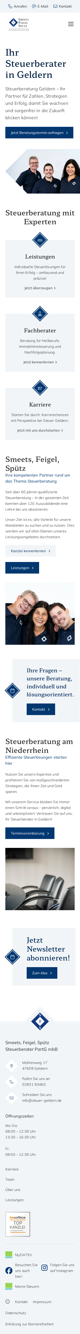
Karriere (12, 1169)
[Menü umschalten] (71, 24)
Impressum (42, 1302)
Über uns (12, 1189)
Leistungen (20, 568)
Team (10, 1179)
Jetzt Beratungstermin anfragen (37, 132)
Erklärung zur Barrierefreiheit (29, 1324)
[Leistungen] (40, 265)
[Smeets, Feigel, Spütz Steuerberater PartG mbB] (18, 24)
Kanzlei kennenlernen (28, 551)
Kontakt (38, 709)
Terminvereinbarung (27, 833)
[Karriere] (40, 410)
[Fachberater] (40, 339)
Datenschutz (15, 1313)
